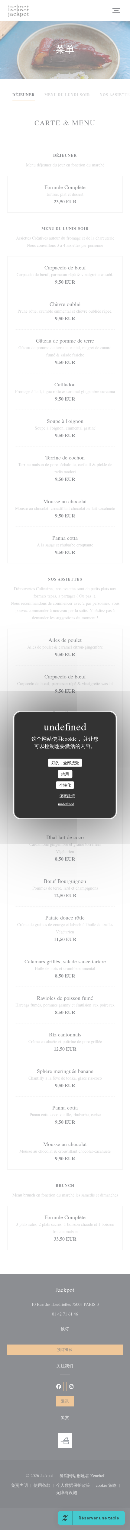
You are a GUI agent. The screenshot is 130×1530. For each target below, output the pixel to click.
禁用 (65, 774)
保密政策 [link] (67, 796)
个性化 (65, 785)
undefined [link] (66, 804)
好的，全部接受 (65, 762)
